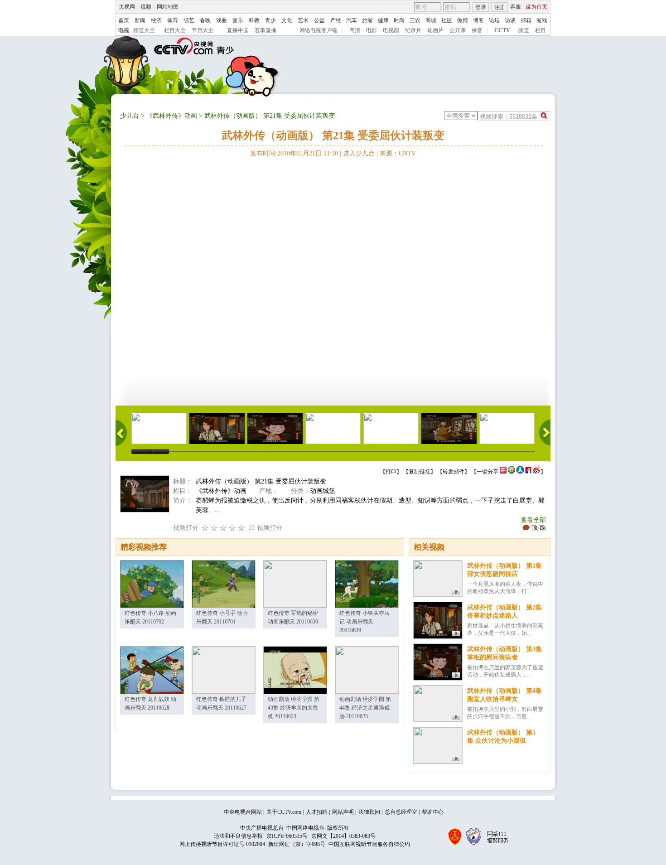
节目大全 (202, 30)
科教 (254, 20)
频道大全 (144, 30)
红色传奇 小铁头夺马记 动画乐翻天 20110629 (364, 621)
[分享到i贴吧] (528, 472)
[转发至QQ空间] (511, 472)
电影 (371, 30)
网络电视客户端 (318, 30)
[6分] (223, 527)
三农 (415, 20)
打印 (391, 472)
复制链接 (419, 472)
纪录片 (413, 30)
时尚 (399, 20)
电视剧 (391, 30)
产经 (335, 20)
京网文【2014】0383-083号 (343, 836)
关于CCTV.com (283, 812)
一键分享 (487, 472)
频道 (523, 30)
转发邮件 (453, 472)
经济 (156, 20)
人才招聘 (317, 812)
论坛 (494, 20)
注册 (499, 7)
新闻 (140, 20)
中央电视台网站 (243, 812)
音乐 (237, 20)
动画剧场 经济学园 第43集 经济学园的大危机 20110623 (293, 708)
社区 (446, 20)
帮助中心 (433, 812)
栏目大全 (175, 30)
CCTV (502, 30)
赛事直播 (265, 30)
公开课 (457, 30)
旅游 (367, 20)
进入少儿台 (359, 153)
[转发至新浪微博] (537, 472)
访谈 (510, 20)
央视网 (127, 7)
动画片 (435, 30)
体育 (172, 20)
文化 (286, 20)
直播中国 (238, 30)
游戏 (541, 20)
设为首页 (536, 7)
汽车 (351, 20)
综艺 (188, 20)
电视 (123, 30)
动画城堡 (322, 491)
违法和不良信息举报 (238, 836)
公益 (319, 20)
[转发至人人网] (520, 472)
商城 (430, 20)
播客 (477, 30)
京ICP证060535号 (287, 836)
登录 (480, 7)
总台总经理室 (401, 812)
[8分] (232, 527)
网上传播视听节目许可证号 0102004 (222, 844)
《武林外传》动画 (171, 115)
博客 (478, 20)
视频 (145, 7)
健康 (383, 20)
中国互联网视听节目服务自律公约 (369, 844)
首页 (123, 20)
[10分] (241, 527)
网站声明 (343, 812)
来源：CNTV (398, 153)
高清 (354, 30)
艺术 (303, 20)
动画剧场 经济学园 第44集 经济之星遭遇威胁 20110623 (365, 708)
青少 (270, 20)
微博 (462, 20)
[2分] (205, 527)
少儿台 (129, 115)
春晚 (205, 20)
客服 (515, 7)
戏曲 (221, 20)
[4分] (214, 527)
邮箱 (526, 20)
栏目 (540, 30)
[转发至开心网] (503, 472)
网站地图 (168, 7)
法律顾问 (369, 812)
